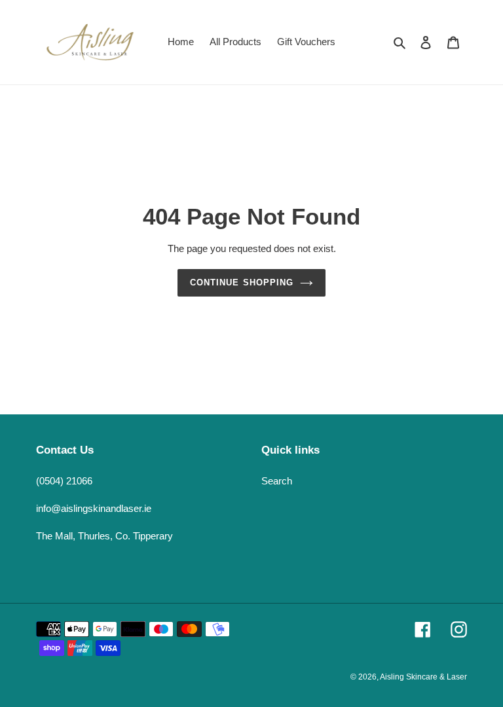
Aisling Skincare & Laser (423, 676)
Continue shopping (241, 282)
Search (276, 480)
